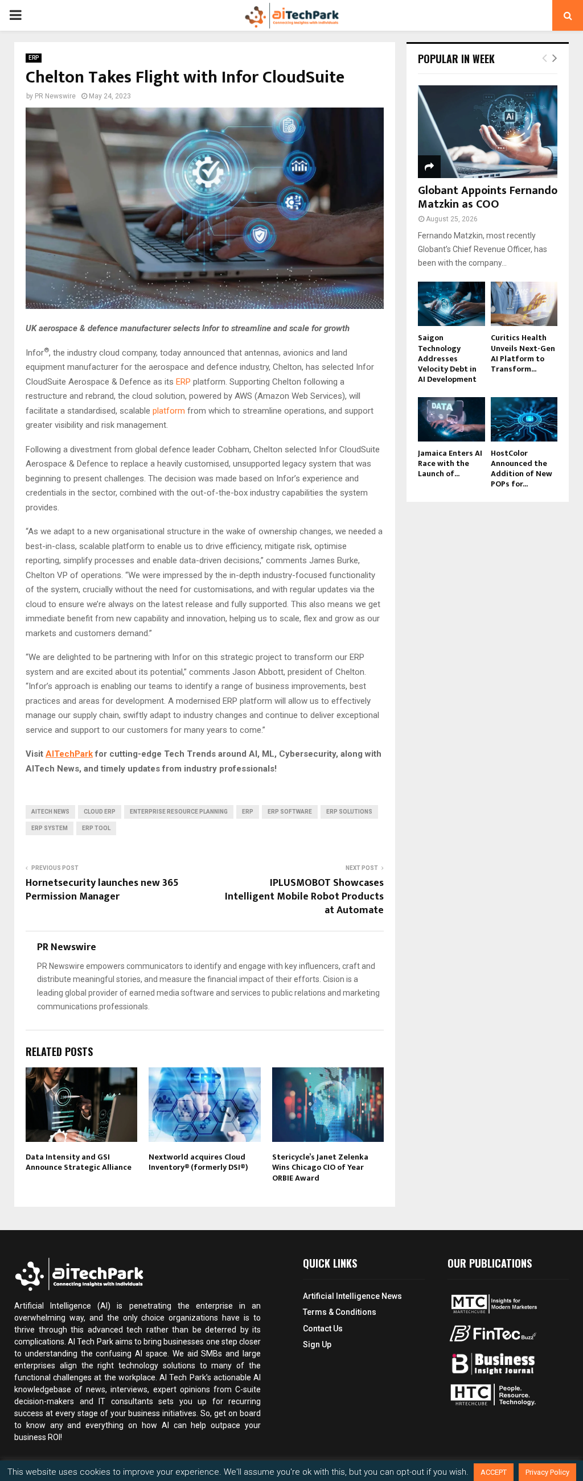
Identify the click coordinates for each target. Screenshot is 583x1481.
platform (169, 411)
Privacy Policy (547, 1472)
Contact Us (323, 1328)
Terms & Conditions (339, 1312)
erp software (290, 811)
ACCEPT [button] (494, 1472)
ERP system (49, 828)
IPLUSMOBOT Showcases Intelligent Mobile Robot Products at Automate (304, 896)
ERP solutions (349, 811)
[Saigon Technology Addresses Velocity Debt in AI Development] (451, 304)
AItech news (50, 811)
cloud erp (100, 811)
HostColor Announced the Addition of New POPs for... (521, 468)
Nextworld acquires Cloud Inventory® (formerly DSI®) (198, 1162)
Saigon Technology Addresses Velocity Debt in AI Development (447, 358)
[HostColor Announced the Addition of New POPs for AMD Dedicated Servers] (524, 419)
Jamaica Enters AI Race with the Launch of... (450, 463)
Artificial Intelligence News (352, 1296)
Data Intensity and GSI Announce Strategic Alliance (79, 1162)
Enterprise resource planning (179, 811)
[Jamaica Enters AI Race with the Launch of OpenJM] (451, 419)
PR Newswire (55, 96)
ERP (33, 58)
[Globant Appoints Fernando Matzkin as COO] (487, 131)
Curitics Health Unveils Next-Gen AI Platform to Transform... (523, 353)
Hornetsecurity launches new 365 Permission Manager (102, 889)
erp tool (96, 828)
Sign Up (317, 1344)
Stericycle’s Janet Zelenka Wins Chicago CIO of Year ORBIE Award (320, 1167)
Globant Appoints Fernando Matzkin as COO (487, 197)
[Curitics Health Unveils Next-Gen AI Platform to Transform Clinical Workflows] (524, 304)
